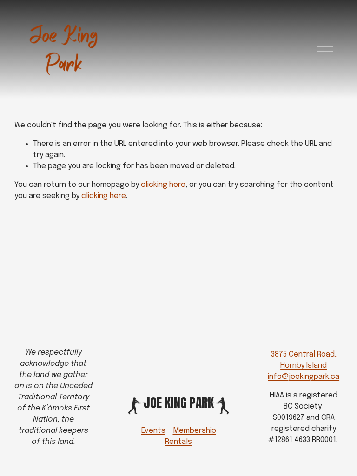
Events (153, 431)
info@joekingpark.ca (303, 377)
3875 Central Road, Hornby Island (304, 360)
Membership (194, 431)
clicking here (163, 185)
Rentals (178, 442)
